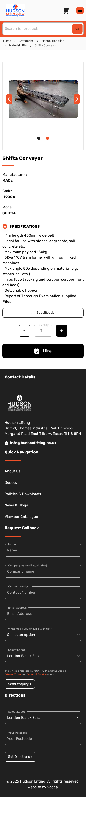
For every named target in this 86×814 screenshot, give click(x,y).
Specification (46, 313)
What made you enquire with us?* (30, 628)
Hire (47, 351)
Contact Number (19, 586)
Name (12, 544)
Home (7, 40)
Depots (11, 482)
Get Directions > (20, 757)
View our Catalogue (21, 517)
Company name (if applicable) (27, 565)
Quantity (43, 325)
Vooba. (53, 787)
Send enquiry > (19, 684)
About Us (12, 471)
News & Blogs (16, 505)
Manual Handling (53, 40)
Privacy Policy (13, 674)
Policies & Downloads (23, 494)
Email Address (17, 607)
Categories (26, 40)
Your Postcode (17, 732)
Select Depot (16, 650)
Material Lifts (18, 45)
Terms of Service (37, 674)
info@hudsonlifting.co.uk (33, 443)
